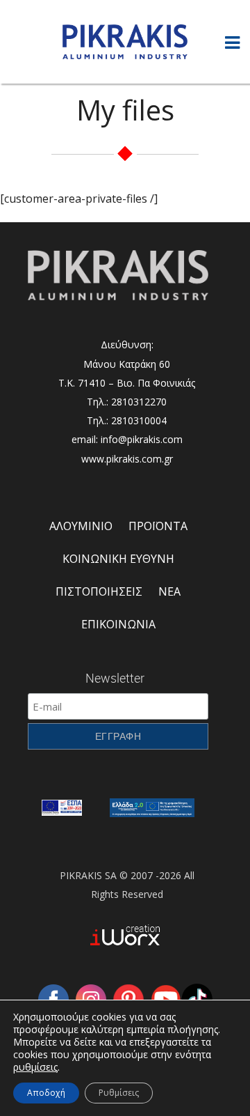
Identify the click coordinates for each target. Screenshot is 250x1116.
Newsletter (114, 677)
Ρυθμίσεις (119, 1093)
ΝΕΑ (169, 591)
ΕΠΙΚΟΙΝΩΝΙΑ (118, 624)
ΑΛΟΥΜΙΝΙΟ (80, 526)
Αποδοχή (46, 1093)
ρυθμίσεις (35, 1067)
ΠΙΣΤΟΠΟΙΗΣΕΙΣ (99, 591)
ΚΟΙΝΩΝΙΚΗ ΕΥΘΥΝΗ (118, 558)
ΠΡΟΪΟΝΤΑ (158, 526)
